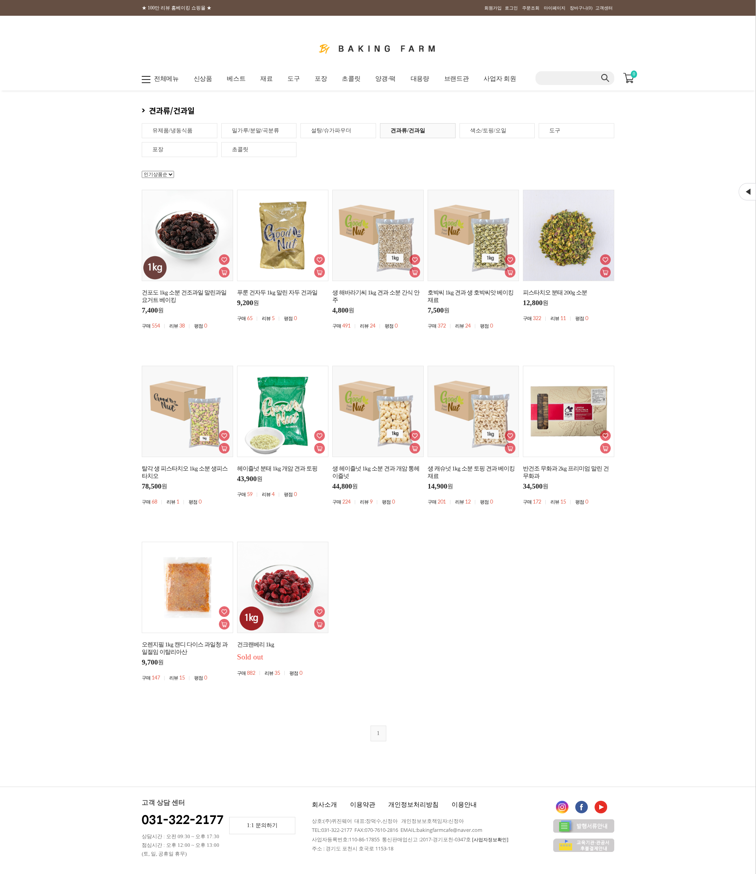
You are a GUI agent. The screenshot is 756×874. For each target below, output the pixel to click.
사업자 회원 (500, 78)
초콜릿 (351, 78)
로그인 (511, 8)
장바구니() (581, 8)
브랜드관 (456, 78)
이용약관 (362, 804)
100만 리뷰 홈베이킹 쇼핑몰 (176, 8)
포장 (321, 78)
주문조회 (530, 8)
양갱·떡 (385, 78)
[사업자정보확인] (490, 840)
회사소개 (324, 804)
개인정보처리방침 (413, 804)
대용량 (420, 78)
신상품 (203, 78)
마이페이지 (554, 8)
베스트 (236, 78)
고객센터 (604, 8)
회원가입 (493, 8)
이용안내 (464, 804)
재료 (266, 78)
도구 (293, 78)
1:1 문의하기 (262, 825)
